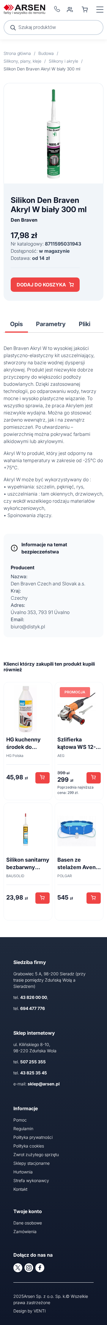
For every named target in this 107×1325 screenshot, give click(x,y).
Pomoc (20, 1119)
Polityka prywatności (33, 1137)
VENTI (40, 1310)
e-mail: (36, 1083)
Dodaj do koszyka (41, 285)
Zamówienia (25, 1231)
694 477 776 (32, 1008)
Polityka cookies (28, 1145)
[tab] (16, 324)
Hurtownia (23, 1171)
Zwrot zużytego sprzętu (36, 1154)
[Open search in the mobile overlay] (53, 27)
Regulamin (23, 1128)
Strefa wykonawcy (31, 1180)
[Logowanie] (70, 9)
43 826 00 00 (33, 997)
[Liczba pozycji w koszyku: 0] (85, 9)
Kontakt (20, 1189)
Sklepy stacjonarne (31, 1163)
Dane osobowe (27, 1222)
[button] (42, 777)
